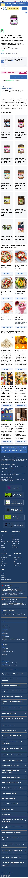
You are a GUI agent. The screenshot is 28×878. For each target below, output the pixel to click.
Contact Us (16, 559)
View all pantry (15, 547)
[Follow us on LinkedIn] (9, 876)
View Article (6, 369)
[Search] (18, 8)
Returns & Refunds (17, 557)
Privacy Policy (16, 565)
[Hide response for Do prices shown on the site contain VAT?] (25, 783)
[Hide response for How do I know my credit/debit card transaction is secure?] (25, 771)
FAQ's (15, 561)
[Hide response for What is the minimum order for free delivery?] (25, 788)
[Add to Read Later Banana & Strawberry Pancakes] (26, 252)
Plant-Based (3, 559)
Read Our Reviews (17, 563)
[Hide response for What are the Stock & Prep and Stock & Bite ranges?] (25, 702)
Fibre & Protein (4, 563)
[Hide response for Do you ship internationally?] (25, 799)
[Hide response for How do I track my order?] (25, 809)
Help (3, 1)
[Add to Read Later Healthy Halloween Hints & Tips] (26, 337)
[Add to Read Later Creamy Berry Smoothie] (26, 302)
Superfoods (3, 547)
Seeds (2, 535)
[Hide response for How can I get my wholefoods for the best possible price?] (25, 749)
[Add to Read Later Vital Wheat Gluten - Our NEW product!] (12, 337)
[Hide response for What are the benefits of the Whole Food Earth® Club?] (25, 680)
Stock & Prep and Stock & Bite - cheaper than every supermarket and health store (13, 4)
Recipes (2, 575)
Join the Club (22, 72)
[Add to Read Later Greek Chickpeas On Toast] (12, 302)
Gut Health (3, 565)
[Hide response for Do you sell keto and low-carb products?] (25, 755)
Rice (1, 539)
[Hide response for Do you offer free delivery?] (25, 725)
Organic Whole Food (5, 557)
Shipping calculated (10, 80)
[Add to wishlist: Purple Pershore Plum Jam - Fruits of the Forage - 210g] (26, 13)
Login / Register (23, 1)
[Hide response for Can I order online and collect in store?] (25, 857)
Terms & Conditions (18, 567)
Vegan (2, 561)
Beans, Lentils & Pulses (5, 541)
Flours (13, 534)
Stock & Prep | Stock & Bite (6, 555)
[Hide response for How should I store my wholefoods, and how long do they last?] (25, 743)
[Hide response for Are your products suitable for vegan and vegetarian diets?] (25, 736)
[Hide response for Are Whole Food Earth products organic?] (25, 708)
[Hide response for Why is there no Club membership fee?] (25, 686)
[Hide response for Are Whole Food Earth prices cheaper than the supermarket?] (25, 719)
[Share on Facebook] (1, 876)
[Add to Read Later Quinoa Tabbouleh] (12, 252)
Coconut (2, 545)
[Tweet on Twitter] (4, 876)
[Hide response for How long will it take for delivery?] (25, 804)
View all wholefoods (5, 551)
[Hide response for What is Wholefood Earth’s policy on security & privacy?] (25, 845)
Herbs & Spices (15, 535)
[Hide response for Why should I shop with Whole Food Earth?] (25, 674)
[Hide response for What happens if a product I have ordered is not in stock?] (25, 827)
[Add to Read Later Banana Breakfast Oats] (12, 278)
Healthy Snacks (15, 543)
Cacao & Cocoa (15, 539)
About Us (2, 571)
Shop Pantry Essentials (7, 94)
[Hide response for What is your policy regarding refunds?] (25, 833)
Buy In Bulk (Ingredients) (6, 579)
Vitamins (14, 545)
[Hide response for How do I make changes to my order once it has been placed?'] (25, 820)
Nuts (1, 534)
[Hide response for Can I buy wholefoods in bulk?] (25, 713)
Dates (2, 549)
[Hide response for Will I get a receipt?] (25, 815)
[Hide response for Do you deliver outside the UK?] (25, 730)
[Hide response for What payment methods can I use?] (25, 765)
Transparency (3, 577)
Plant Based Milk (15, 541)
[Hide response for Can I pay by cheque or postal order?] (25, 777)
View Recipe (6, 273)
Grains (2, 537)
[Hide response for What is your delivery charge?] (25, 793)
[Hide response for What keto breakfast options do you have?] (25, 760)
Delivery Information (18, 555)
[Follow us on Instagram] (6, 876)
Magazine (3, 573)
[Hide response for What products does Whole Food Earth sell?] (25, 691)
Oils (13, 537)
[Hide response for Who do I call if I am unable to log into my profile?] (25, 838)
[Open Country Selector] (16, 1)
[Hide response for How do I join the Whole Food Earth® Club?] (25, 696)
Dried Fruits (3, 543)
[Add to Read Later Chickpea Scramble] (26, 278)
